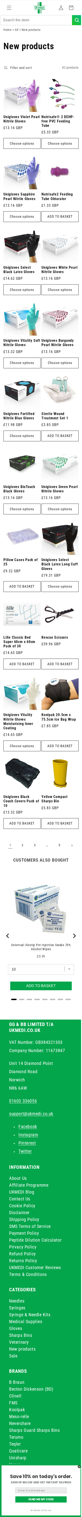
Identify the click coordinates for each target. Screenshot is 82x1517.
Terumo (16, 1437)
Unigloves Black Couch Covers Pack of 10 (19, 801)
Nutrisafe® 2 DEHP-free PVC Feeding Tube (56, 136)
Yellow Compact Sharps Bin (53, 799)
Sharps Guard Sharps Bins (34, 1430)
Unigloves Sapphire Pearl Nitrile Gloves (19, 210)
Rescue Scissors (53, 641)
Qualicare (18, 1451)
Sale (13, 1356)
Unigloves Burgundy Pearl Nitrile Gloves (56, 353)
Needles (16, 1301)
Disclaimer (19, 1212)
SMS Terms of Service (30, 1226)
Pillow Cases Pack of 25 (20, 567)
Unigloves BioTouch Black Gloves (19, 496)
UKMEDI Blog (21, 1192)
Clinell (15, 1396)
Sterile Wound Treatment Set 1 (53, 424)
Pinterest (27, 1143)
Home (7, 47)
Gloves (15, 1328)
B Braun (16, 1382)
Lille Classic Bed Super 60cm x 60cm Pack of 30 (19, 645)
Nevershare (20, 1423)
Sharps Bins (20, 1335)
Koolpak (17, 1409)
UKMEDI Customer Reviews (35, 1267)
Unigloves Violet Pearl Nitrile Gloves (19, 134)
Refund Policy (22, 1253)
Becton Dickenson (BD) (31, 1389)
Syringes (17, 1308)
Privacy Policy (22, 1247)
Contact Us (19, 1199)
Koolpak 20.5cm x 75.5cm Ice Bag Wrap (57, 719)
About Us (18, 1178)
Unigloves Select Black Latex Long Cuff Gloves (54, 569)
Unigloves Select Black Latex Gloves (19, 281)
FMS (13, 1403)
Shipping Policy (24, 1219)
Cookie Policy (22, 1205)
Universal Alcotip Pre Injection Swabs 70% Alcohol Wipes (39, 943)
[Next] (70, 935)
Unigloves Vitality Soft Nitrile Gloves (18, 353)
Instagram (28, 1134)
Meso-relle (19, 1416)
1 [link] (9, 845)
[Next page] (70, 845)
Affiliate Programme (28, 1185)
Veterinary (19, 1342)
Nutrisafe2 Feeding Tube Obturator (55, 210)
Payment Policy (24, 1233)
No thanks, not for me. (41, 1510)
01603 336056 (23, 1101)
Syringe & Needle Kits (30, 1314)
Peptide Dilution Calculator (35, 1240)
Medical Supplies (25, 1321)
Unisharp (17, 1457)
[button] (9, 8)
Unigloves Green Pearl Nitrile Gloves (56, 496)
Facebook (27, 1126)
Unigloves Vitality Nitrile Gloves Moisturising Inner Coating (18, 723)
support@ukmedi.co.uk (31, 1113)
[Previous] (8, 935)
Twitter (25, 1151)
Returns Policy (23, 1260)
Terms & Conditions (28, 1274)
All (17, 47)
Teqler (15, 1444)
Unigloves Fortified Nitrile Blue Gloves (19, 424)
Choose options (21, 159)
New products (22, 1349)
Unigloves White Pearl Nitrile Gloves (56, 281)
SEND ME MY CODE (41, 1499)
